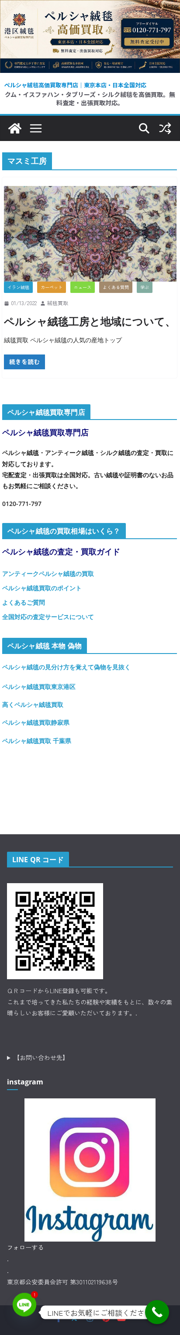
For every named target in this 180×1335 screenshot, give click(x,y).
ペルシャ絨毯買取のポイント (42, 588)
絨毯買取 (57, 302)
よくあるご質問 (23, 602)
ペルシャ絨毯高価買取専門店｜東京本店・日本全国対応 (75, 85)
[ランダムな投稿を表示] (165, 128)
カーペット (51, 287)
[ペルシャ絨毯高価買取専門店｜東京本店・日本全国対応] (90, 6)
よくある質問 (116, 287)
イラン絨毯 (18, 287)
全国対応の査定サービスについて (48, 616)
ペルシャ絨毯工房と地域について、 (90, 321)
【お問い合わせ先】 (41, 1057)
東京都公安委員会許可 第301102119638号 (62, 1281)
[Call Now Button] (157, 1312)
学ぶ (144, 287)
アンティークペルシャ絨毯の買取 (48, 573)
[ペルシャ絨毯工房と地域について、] (90, 234)
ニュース (82, 287)
